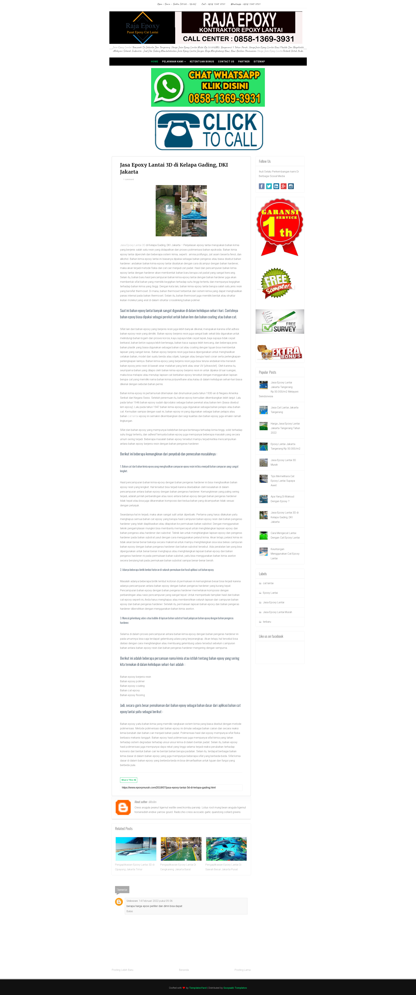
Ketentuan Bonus (202, 61)
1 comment (128, 179)
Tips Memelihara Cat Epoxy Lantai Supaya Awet (283, 481)
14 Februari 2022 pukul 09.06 (156, 900)
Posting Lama (243, 969)
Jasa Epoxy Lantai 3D (132, 245)
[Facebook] (262, 186)
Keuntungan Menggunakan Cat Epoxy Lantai (285, 554)
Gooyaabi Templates (235, 988)
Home (154, 61)
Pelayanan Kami (172, 61)
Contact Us (226, 61)
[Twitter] (269, 186)
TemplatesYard (198, 988)
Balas (130, 911)
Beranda (184, 969)
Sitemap (259, 61)
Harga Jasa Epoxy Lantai (270, 51)
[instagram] (291, 186)
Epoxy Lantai (270, 592)
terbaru (267, 621)
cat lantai (133, 416)
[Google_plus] (283, 186)
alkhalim (152, 802)
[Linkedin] (276, 186)
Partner (244, 61)
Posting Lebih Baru (122, 969)
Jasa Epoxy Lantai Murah (277, 612)
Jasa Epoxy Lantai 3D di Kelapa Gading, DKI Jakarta (285, 517)
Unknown (132, 900)
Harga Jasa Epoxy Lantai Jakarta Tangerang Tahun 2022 (285, 428)
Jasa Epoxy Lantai (122, 47)
